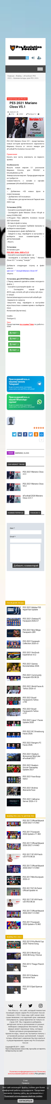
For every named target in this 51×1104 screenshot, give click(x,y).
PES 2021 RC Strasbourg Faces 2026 (33, 732)
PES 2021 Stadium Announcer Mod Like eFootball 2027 (31, 756)
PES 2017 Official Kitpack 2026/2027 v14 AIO (33, 844)
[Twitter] (30, 1007)
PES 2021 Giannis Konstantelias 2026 (31, 665)
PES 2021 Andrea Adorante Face (30, 789)
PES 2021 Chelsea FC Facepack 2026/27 (32, 620)
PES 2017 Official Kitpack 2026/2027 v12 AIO (33, 912)
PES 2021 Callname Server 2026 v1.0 (31, 800)
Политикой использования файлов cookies (23, 1096)
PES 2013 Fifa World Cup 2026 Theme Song (33, 942)
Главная (10, 76)
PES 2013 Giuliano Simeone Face (30, 976)
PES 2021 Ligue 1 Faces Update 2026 (33, 721)
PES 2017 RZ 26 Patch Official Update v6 (32, 889)
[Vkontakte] (10, 1007)
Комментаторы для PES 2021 (26, 78)
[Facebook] (20, 1007)
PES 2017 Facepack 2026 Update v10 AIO (32, 923)
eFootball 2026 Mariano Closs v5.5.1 (33, 497)
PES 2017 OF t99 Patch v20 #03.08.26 (32, 900)
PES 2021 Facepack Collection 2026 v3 (31, 642)
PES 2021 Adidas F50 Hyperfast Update (32, 608)
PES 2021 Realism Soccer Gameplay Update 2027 (30, 767)
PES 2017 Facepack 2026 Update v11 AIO (32, 833)
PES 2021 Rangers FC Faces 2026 (32, 744)
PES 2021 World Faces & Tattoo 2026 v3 (33, 687)
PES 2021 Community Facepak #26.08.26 (32, 676)
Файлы (19, 76)
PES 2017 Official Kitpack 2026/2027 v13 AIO (33, 867)
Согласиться (25, 1101)
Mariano (19, 453)
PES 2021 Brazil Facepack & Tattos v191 (30, 711)
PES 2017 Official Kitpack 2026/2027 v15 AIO (33, 822)
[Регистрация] (39, 58)
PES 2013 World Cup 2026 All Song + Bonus (32, 954)
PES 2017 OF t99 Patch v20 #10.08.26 (32, 855)
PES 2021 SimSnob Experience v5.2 (31, 653)
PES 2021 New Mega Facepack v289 (32, 631)
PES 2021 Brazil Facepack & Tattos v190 (30, 700)
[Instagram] (40, 1007)
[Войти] (32, 58)
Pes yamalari (40, 1074)
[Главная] (25, 50)
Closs (26, 453)
